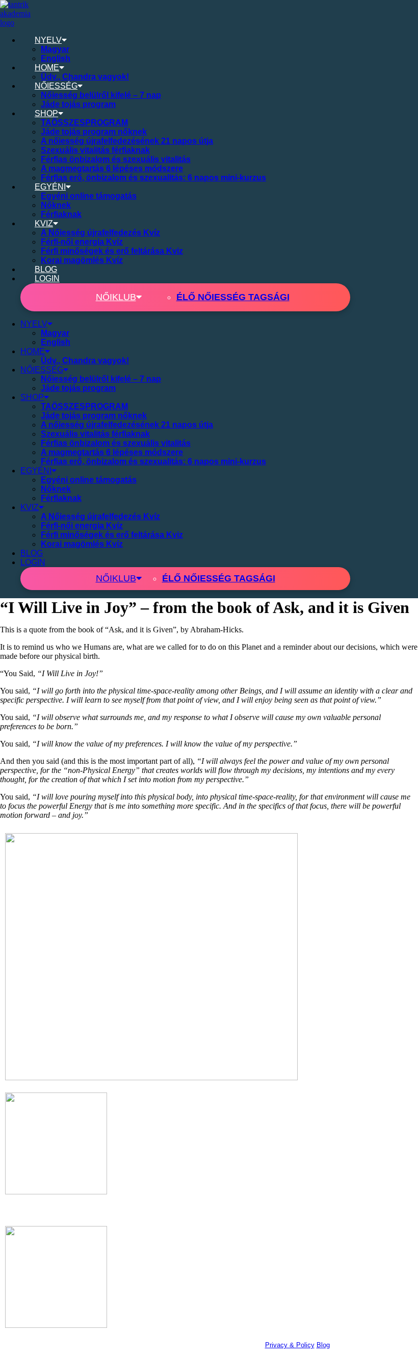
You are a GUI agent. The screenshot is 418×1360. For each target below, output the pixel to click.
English (55, 58)
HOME (47, 67)
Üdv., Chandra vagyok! (85, 76)
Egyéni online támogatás (89, 196)
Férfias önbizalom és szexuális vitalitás (116, 159)
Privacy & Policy (290, 1345)
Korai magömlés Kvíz (82, 260)
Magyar (55, 49)
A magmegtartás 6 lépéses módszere (112, 168)
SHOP (46, 113)
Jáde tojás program (78, 104)
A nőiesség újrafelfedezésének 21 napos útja (127, 141)
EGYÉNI (50, 186)
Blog (323, 1345)
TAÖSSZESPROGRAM (84, 122)
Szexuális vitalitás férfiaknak (95, 150)
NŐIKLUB (116, 297)
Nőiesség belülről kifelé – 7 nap (101, 95)
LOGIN (47, 278)
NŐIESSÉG (56, 86)
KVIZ (44, 223)
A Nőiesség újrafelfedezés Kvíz (100, 232)
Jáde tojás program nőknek (94, 131)
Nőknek (56, 205)
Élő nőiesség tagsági (233, 297)
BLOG (46, 269)
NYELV (48, 40)
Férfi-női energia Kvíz (82, 241)
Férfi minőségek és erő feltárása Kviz (112, 251)
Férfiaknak (61, 214)
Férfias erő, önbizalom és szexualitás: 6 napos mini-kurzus (153, 177)
